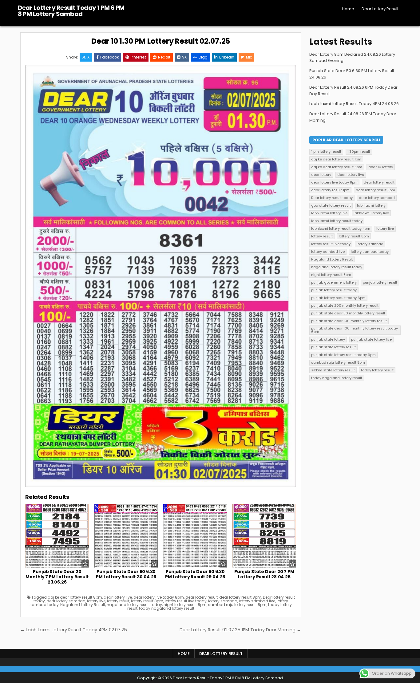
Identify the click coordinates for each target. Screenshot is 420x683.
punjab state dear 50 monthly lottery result (348, 313)
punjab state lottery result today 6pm (343, 354)
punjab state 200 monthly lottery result (344, 305)
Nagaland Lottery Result (82, 604)
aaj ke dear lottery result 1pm (336, 159)
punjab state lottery (328, 339)
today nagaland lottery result (166, 608)
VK (184, 57)
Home (348, 9)
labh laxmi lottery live (329, 213)
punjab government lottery (334, 282)
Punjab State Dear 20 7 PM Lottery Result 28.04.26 (264, 574)
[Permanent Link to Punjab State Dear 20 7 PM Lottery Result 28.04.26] (264, 536)
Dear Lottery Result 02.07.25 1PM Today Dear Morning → (240, 630)
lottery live (96, 601)
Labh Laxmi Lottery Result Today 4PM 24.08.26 (354, 104)
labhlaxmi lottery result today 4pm (340, 228)
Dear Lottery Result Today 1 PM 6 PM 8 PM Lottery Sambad (71, 10)
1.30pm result (358, 151)
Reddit (164, 57)
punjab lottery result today (334, 290)
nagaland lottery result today (134, 604)
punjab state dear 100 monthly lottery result (349, 320)
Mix (249, 57)
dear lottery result (201, 597)
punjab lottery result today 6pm (338, 297)
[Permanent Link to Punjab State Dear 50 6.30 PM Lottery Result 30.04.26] (126, 536)
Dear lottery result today (332, 197)
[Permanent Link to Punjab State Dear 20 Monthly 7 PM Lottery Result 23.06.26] (57, 536)
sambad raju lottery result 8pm (237, 604)
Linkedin (226, 57)
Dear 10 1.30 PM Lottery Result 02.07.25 (160, 41)
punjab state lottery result (333, 347)
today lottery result (377, 370)
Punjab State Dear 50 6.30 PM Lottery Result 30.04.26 (126, 574)
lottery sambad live (257, 601)
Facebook (109, 57)
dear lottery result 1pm (330, 190)
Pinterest (138, 57)
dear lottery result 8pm (240, 597)
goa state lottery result (331, 205)
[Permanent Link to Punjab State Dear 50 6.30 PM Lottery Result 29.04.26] (195, 536)
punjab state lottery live (371, 339)
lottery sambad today (370, 251)
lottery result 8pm (147, 601)
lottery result (118, 601)
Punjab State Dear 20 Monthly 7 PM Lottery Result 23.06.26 (57, 576)
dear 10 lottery (380, 166)
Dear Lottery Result (380, 9)
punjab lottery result (380, 282)
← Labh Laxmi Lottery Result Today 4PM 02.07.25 (73, 630)
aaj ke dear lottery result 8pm (75, 597)
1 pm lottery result (326, 151)
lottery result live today (186, 601)
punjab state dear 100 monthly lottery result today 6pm (354, 330)
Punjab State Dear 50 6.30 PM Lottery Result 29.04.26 (195, 574)
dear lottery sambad (65, 601)
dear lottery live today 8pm (158, 597)
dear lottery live (118, 597)
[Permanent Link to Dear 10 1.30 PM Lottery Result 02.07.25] (160, 276)
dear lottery (321, 174)
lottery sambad (222, 601)
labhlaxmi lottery (371, 205)
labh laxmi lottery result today (337, 220)
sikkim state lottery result (333, 370)
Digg (203, 57)
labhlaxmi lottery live (371, 213)
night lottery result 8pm (185, 604)
